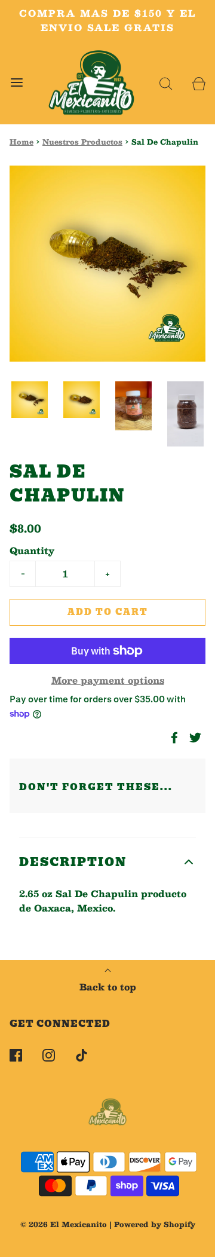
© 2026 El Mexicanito (63, 1224)
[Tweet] (193, 738)
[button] (30, 400)
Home (21, 142)
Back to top (107, 986)
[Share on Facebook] (173, 738)
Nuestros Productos (82, 142)
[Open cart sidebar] (198, 82)
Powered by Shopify (154, 1224)
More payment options (107, 680)
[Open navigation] (16, 82)
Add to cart (107, 612)
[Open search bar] (165, 82)
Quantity (32, 550)
